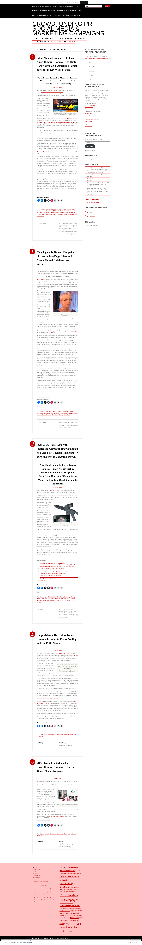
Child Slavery (43, 734)
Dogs (72, 413)
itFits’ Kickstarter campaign (57, 816)
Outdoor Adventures (63, 616)
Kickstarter (68, 844)
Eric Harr (63, 734)
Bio (90, 62)
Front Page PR (88, 115)
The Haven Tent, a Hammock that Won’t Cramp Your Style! (98, 175)
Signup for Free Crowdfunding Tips (94, 134)
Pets (53, 415)
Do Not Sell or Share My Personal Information (57, 938)
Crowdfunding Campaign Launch (69, 223)
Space (71, 233)
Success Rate (92, 67)
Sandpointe (52, 600)
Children (59, 411)
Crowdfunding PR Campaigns (59, 38)
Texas (75, 924)
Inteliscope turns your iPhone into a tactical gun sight (52, 563)
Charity (60, 743)
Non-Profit (48, 415)
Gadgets (74, 612)
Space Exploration (45, 214)
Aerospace (50, 209)
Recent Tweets (92, 199)
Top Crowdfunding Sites (66, 847)
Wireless (70, 848)
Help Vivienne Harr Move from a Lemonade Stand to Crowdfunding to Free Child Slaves (57, 639)
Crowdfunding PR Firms (69, 228)
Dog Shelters (54, 413)
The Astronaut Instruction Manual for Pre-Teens (52, 92)
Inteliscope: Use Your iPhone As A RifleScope (50, 575)
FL (61, 211)
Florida (64, 211)
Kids (41, 212)
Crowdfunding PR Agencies (69, 891)
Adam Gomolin (43, 209)
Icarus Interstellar (68, 118)
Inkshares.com (50, 93)
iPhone (52, 598)
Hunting (39, 598)
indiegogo (43, 415)
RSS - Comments (91, 216)
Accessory (42, 834)
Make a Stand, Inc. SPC (64, 653)
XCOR (42, 216)
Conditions (53, 597)
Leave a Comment (42, 223)
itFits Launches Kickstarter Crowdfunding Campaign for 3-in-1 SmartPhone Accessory (57, 767)
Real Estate (70, 920)
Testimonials (92, 71)
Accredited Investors (67, 870)
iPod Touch (60, 598)
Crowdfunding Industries (64, 225)
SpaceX (65, 214)
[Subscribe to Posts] (85, 212)
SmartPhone (40, 835)
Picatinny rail (46, 600)
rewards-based (68, 212)
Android (42, 597)
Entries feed (36, 873)
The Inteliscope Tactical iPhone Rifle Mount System (52, 568)
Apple (46, 597)
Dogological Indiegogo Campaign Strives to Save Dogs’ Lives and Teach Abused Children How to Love (56, 258)
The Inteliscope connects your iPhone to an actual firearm (53, 573)
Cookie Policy (29, 942)
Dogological (40, 279)
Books (44, 211)
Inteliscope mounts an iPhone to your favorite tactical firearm (54, 570)
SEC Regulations (68, 924)
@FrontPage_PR (89, 107)
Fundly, (75, 655)
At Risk (54, 411)
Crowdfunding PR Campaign (53, 211)
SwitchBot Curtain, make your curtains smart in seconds (97, 179)
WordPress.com (36, 877)
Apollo (55, 209)
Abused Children (44, 411)
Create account (36, 869)
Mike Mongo (46, 212)
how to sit (52, 332)
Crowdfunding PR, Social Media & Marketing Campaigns (68, 28)
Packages (91, 75)
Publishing (61, 212)
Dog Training (61, 413)
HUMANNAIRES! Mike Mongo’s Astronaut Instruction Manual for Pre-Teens (57, 122)
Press (81, 38)
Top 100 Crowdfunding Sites (50, 42)
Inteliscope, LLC (53, 490)
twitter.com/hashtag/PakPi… (93, 225)
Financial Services (70, 913)
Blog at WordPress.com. (38, 938)
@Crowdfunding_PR (90, 105)
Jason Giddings (66, 598)
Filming (73, 597)
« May (34, 905)
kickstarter (73, 834)
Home (37, 38)
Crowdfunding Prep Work (66, 903)
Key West (61, 231)
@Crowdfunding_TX (90, 108)
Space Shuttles (53, 214)
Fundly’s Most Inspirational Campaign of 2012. (54, 698)
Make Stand (73, 734)
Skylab (39, 214)
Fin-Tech (62, 913)
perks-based (56, 212)
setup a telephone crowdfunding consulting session (96, 58)
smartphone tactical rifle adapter (62, 600)
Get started (84, 2)
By (54, 87)
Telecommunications (66, 846)
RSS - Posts (89, 212)
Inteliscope (42, 580)
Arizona (50, 411)
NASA (51, 212)
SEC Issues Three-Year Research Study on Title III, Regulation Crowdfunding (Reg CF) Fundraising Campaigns (98, 184)
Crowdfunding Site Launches (68, 908)
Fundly (67, 734)
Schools (74, 212)
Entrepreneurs (66, 911)
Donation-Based (62, 230)
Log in (34, 871)
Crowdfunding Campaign (68, 411)
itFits (38, 781)
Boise (49, 597)
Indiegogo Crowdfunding (72, 425)
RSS (71, 42)
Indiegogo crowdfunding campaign (52, 282)
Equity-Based (76, 910)
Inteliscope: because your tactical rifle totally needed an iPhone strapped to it (57, 572)
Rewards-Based (62, 233)
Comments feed (36, 875)
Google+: (87, 124)
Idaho (43, 598)
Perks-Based (69, 231)
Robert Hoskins (58, 87)
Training (61, 415)
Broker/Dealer (78, 871)
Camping (65, 609)
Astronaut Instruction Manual (64, 209)
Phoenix (56, 415)
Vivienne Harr (40, 736)
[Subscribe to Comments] (85, 216)
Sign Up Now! (90, 146)
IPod (56, 598)
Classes (90, 79)
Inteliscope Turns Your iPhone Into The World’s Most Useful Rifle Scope (57, 566)
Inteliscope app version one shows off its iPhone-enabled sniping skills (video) (58, 565)
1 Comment (40, 609)
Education (68, 230)
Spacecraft (60, 214)
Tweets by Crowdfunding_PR (92, 202)
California (62, 873)
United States (70, 214)
